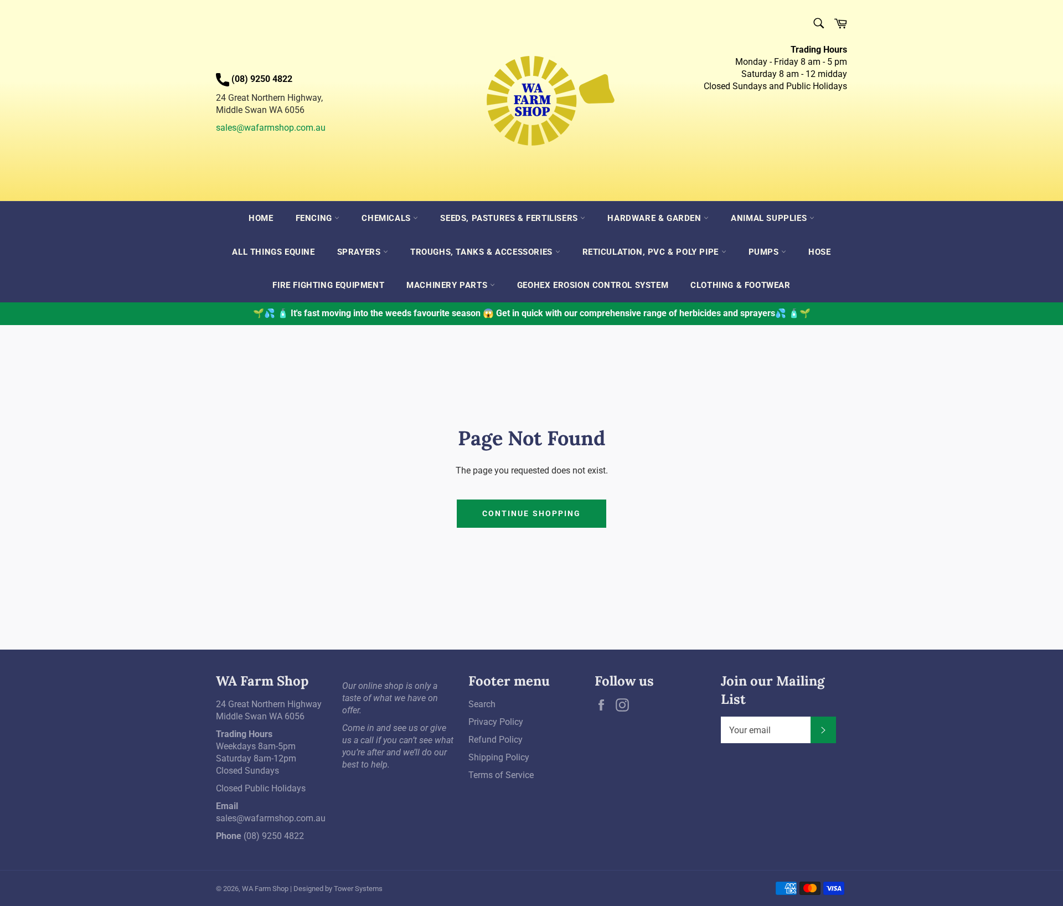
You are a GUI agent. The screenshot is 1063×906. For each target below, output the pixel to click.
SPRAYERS (360, 252)
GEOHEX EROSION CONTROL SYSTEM (592, 285)
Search (482, 704)
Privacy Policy (495, 722)
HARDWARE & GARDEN (655, 218)
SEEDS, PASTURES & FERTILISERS (510, 218)
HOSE (819, 252)
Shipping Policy (498, 757)
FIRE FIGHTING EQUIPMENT (328, 285)
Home (261, 218)
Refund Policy (495, 739)
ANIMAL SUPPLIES (770, 218)
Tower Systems (358, 888)
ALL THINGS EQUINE (273, 252)
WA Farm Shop (265, 888)
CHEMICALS (387, 218)
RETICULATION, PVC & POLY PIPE (651, 252)
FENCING (315, 218)
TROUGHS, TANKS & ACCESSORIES (482, 252)
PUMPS (765, 252)
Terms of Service (501, 775)
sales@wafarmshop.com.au (271, 127)
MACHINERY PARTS (448, 285)
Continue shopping (531, 513)
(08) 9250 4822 (274, 836)
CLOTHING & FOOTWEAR (740, 285)
